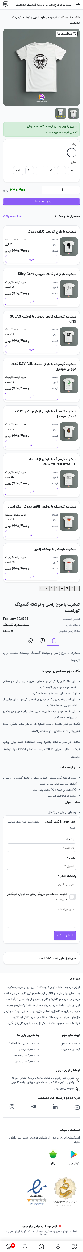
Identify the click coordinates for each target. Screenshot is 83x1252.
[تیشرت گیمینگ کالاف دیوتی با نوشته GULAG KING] (69, 336)
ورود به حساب (42, 201)
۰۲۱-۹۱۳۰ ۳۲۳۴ (64, 1089)
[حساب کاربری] (58, 1246)
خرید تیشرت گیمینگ (15, 240)
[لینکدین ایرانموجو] (55, 1107)
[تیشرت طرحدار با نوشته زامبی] (69, 564)
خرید (31, 259)
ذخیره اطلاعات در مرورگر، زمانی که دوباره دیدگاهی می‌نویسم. (37, 896)
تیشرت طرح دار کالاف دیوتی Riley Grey (47, 274)
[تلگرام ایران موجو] (33, 1107)
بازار (53, 1163)
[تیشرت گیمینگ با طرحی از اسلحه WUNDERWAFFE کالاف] (69, 479)
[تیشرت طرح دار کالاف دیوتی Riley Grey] (69, 289)
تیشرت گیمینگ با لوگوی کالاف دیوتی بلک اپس (42, 506)
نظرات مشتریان (30, 641)
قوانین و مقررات (70, 1049)
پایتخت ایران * (67, 876)
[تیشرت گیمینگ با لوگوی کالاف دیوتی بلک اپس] (69, 522)
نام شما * (70, 839)
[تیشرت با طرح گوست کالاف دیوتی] (69, 246)
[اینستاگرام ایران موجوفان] (12, 1107)
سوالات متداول (41, 641)
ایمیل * (71, 858)
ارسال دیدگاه (65, 935)
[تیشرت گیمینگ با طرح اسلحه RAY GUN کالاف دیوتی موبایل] (69, 384)
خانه (77, 17)
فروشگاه (66, 17)
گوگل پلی (74, 1163)
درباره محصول (53, 641)
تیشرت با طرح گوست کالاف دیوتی (51, 231)
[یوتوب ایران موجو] (77, 1107)
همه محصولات (12, 216)
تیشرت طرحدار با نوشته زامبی (55, 549)
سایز (73, 162)
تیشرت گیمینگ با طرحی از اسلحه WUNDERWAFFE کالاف (52, 462)
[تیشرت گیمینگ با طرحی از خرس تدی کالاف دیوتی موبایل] (69, 431)
